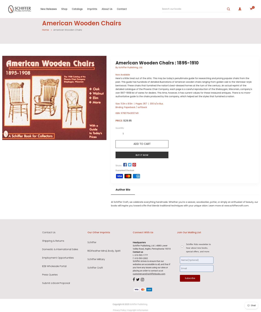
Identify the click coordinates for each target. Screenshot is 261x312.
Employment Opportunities (58, 258)
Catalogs (77, 9)
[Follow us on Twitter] (130, 165)
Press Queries (50, 275)
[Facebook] (134, 279)
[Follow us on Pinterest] (134, 165)
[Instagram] (142, 279)
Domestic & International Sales (60, 249)
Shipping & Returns (53, 241)
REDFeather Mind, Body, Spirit (104, 251)
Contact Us (48, 232)
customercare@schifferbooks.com (149, 274)
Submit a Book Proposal (56, 283)
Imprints (92, 9)
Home (45, 29)
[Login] (239, 9)
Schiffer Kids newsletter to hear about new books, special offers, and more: (198, 248)
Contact (122, 9)
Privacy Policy (119, 310)
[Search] (228, 9)
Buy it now (142, 155)
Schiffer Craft (95, 268)
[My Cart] (251, 9)
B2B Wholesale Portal (54, 266)
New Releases (48, 9)
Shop (64, 9)
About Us (107, 9)
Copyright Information (137, 310)
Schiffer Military (96, 259)
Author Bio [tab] (123, 189)
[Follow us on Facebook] (125, 165)
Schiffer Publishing (138, 304)
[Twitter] (138, 279)
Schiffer (91, 242)
